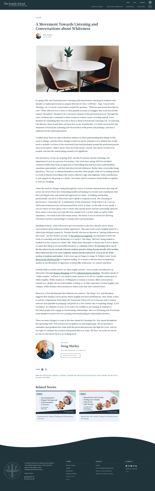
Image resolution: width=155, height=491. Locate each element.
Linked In (136, 466)
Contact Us (28, 477)
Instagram (129, 466)
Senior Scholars (71, 473)
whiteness (46, 377)
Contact (142, 2)
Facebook (126, 466)
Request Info (70, 476)
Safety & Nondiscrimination (105, 468)
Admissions (130, 6)
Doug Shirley (47, 35)
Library (68, 468)
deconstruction (45, 375)
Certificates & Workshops (115, 6)
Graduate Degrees (97, 6)
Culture (38, 17)
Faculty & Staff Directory (104, 471)
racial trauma (102, 375)
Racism (110, 375)
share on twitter (46, 369)
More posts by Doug (70, 355)
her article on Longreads (81, 235)
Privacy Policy (29, 473)
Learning (55, 375)
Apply (128, 2)
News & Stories (70, 465)
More (150, 6)
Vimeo (134, 466)
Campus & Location (131, 469)
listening (62, 375)
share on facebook (42, 369)
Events (98, 465)
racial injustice (90, 375)
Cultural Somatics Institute (88, 273)
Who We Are (141, 6)
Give (134, 2)
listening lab (71, 375)
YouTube (131, 466)
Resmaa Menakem (61, 273)
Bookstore (69, 471)
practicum (80, 375)
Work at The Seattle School (104, 473)
